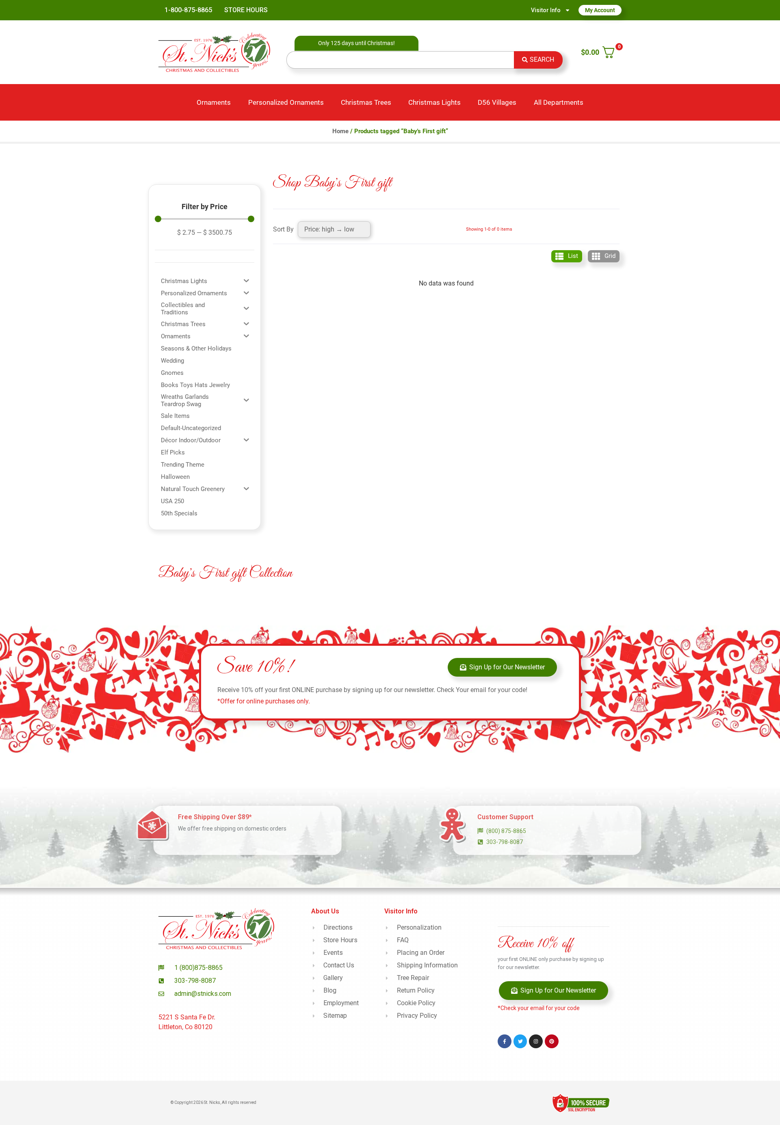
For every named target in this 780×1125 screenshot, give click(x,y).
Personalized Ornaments (286, 102)
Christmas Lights (434, 102)
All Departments (558, 102)
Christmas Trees (366, 102)
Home (340, 131)
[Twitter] (520, 1041)
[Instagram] (536, 1041)
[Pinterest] (552, 1041)
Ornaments (214, 102)
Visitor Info (546, 10)
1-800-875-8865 (188, 10)
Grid (609, 256)
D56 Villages (497, 102)
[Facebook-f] (504, 1041)
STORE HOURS (246, 10)
